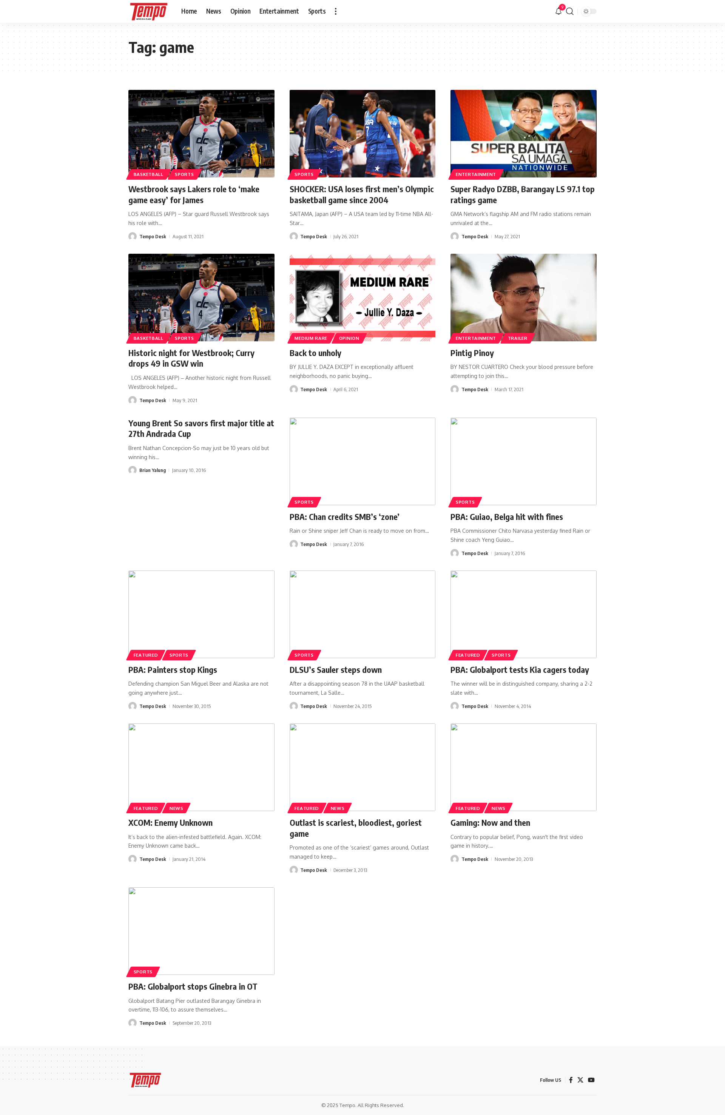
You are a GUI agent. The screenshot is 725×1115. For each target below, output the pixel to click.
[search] (570, 11)
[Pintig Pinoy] (523, 297)
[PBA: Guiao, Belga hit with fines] (523, 461)
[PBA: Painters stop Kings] (201, 614)
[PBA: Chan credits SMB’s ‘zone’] (363, 461)
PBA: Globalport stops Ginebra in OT (193, 986)
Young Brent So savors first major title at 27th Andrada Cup (201, 428)
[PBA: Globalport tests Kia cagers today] (523, 614)
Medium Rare (311, 338)
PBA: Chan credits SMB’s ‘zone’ (345, 516)
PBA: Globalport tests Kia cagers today (519, 669)
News (177, 808)
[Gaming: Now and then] (523, 767)
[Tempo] (148, 11)
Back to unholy (315, 352)
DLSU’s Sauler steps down (336, 669)
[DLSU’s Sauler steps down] (363, 614)
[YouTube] (591, 1080)
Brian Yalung (152, 470)
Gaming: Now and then (490, 822)
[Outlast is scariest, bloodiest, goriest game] (363, 767)
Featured (146, 655)
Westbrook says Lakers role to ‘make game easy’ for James (193, 194)
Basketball (149, 174)
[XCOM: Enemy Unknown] (201, 767)
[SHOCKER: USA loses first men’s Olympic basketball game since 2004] (363, 133)
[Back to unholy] (363, 297)
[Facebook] (571, 1080)
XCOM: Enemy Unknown (170, 822)
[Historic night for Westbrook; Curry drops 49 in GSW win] (201, 297)
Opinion (349, 338)
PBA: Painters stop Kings (172, 669)
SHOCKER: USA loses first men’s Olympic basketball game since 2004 (362, 194)
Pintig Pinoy (472, 352)
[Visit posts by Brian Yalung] (132, 470)
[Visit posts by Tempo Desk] (132, 236)
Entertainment (476, 174)
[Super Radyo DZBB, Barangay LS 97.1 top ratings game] (523, 133)
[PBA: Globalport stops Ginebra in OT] (201, 931)
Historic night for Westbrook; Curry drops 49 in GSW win (191, 358)
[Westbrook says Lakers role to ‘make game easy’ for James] (201, 133)
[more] (335, 11)
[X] (580, 1080)
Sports (184, 174)
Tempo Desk (152, 236)
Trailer (518, 338)
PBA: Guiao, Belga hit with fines (506, 516)
